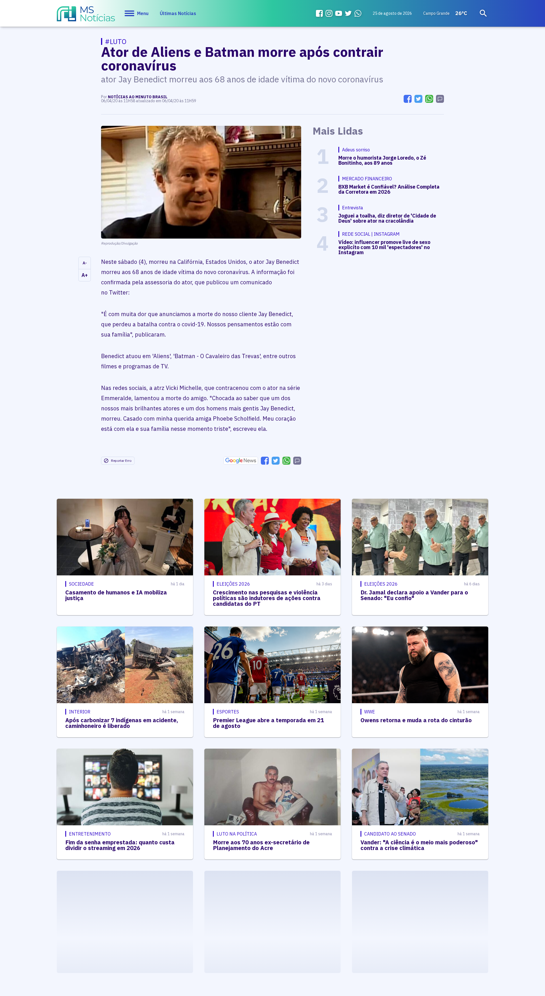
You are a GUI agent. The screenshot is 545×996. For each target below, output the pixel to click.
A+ (84, 275)
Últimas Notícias (178, 13)
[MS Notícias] (86, 16)
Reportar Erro (121, 460)
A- (85, 263)
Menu (142, 13)
